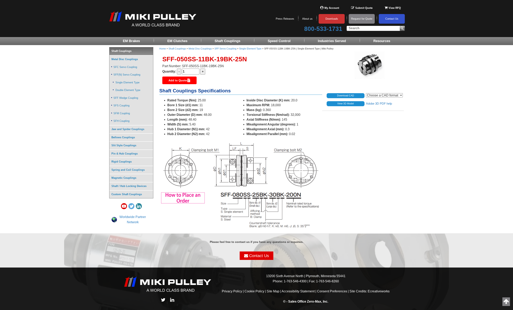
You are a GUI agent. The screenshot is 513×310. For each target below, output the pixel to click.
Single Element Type (250, 48)
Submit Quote (364, 7)
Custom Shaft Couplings (126, 194)
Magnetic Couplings (123, 177)
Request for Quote (361, 18)
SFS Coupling (121, 105)
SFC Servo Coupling (125, 67)
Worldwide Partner (132, 217)
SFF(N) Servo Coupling (126, 74)
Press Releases (285, 18)
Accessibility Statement (298, 291)
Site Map (273, 291)
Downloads (331, 18)
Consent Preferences (332, 291)
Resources (381, 41)
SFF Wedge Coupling (125, 97)
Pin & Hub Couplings (124, 153)
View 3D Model (345, 103)
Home (162, 48)
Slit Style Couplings (123, 145)
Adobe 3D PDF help (379, 103)
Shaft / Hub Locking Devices (128, 186)
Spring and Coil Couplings (128, 169)
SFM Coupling (121, 113)
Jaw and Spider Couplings (127, 129)
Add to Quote (178, 80)
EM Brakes (131, 41)
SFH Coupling (121, 120)
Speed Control (279, 41)
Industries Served (332, 41)
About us (307, 18)
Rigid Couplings (121, 161)
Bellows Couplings (123, 137)
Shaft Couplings (227, 41)
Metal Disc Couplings (200, 48)
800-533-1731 (323, 28)
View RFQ (395, 7)
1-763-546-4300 (295, 281)
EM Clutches (177, 41)
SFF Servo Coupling (225, 48)
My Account (331, 7)
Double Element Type (127, 90)
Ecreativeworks (379, 291)
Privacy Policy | (233, 291)
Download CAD (345, 95)
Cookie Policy (254, 291)
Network (133, 222)
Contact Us (391, 18)
